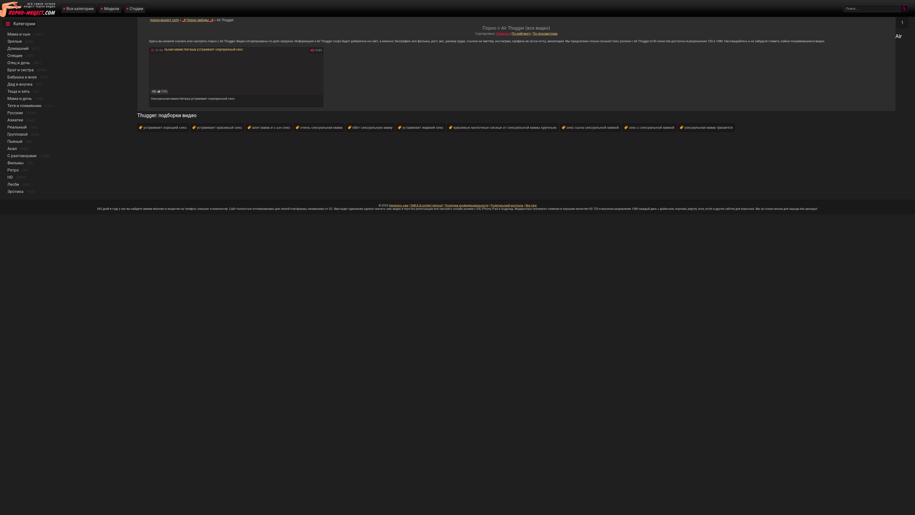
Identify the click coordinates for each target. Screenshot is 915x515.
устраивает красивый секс (219, 127)
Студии (136, 8)
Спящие (14, 55)
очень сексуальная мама (321, 127)
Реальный (17, 127)
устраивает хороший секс (165, 127)
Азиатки (15, 120)
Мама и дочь (19, 98)
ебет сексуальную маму (372, 127)
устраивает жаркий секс (422, 127)
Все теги (531, 205)
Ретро (13, 170)
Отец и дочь (18, 62)
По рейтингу (521, 34)
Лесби (13, 184)
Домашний (18, 48)
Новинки (502, 34)
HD (10, 177)
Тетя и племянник (24, 105)
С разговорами (21, 155)
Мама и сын (18, 34)
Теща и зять (18, 91)
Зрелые (14, 41)
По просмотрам (545, 34)
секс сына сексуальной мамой (592, 127)
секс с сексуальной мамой (651, 127)
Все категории (80, 8)
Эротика (15, 191)
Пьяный (14, 141)
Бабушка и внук (22, 77)
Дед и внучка (19, 84)
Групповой (17, 134)
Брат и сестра (20, 69)
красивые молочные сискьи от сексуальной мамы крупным (504, 127)
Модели (111, 8)
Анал (12, 148)
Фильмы (15, 162)
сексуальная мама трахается (708, 127)
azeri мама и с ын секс (271, 127)
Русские (15, 112)
